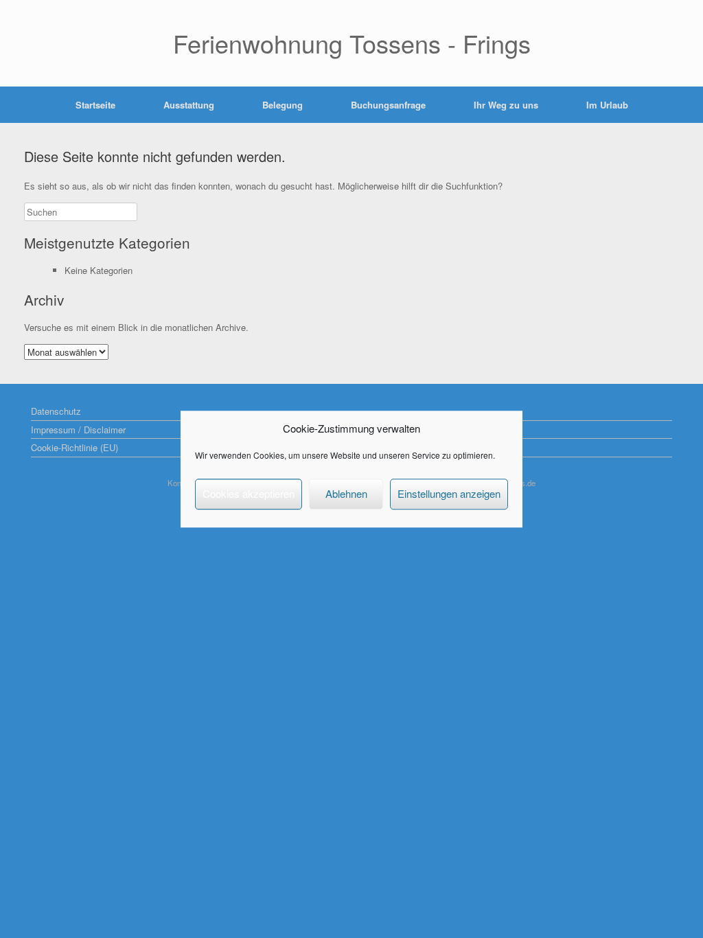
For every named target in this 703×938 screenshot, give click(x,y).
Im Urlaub (607, 104)
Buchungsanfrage (388, 104)
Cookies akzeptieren (249, 493)
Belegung (282, 104)
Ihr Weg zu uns (506, 104)
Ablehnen (346, 493)
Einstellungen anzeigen (448, 493)
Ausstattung (188, 104)
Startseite (95, 104)
